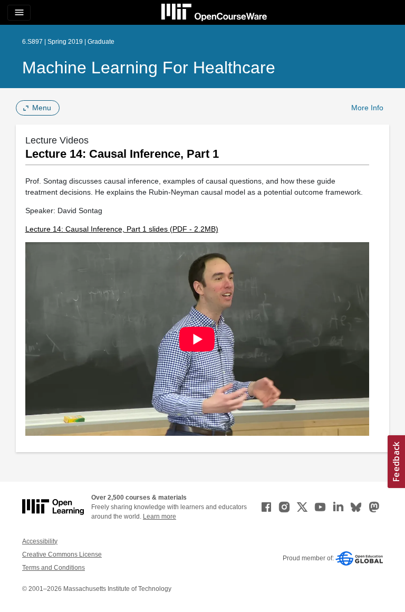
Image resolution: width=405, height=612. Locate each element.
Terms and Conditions (53, 567)
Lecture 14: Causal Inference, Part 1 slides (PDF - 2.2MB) (121, 229)
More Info (367, 107)
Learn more (159, 516)
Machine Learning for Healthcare (148, 67)
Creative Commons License (62, 554)
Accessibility (39, 541)
